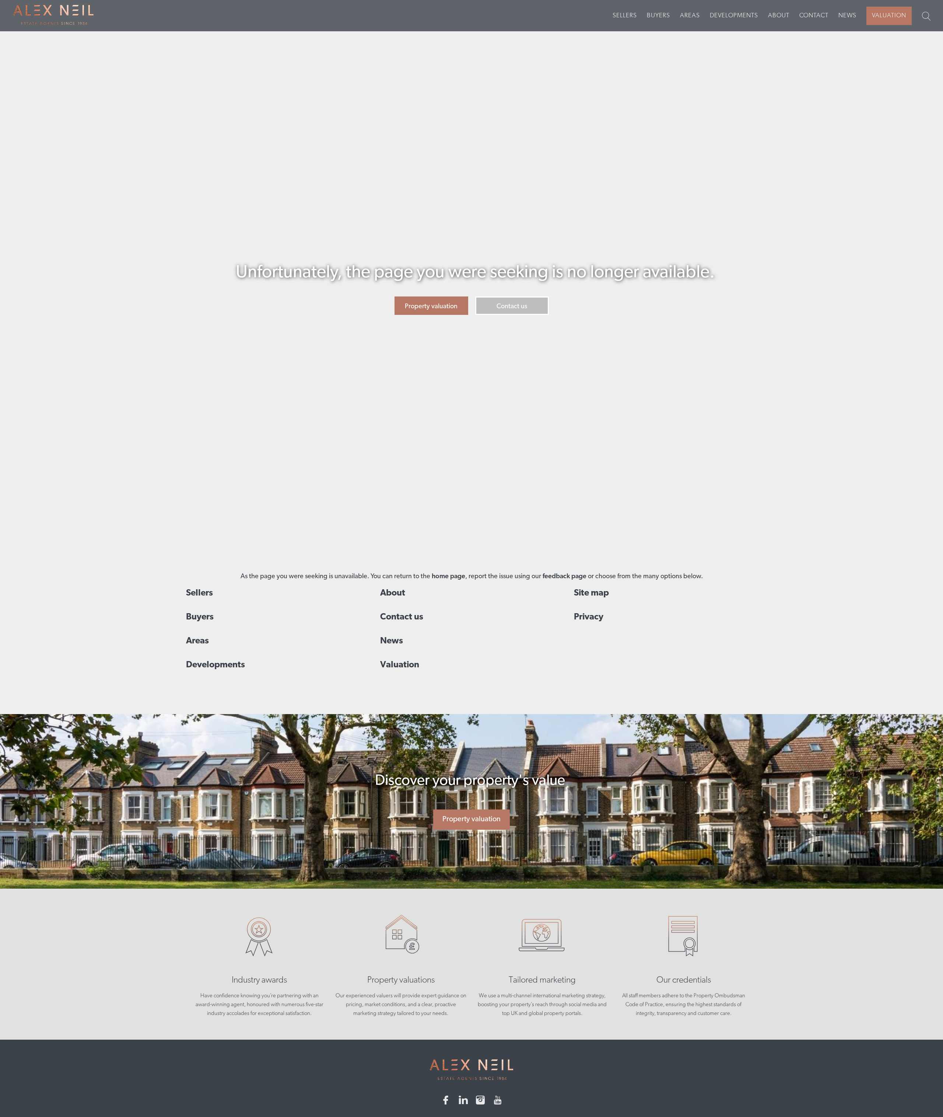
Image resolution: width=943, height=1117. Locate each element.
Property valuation (431, 306)
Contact (813, 16)
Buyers (658, 16)
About (778, 16)
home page (448, 576)
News (847, 16)
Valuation (889, 16)
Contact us (512, 306)
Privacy (588, 617)
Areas (690, 16)
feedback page (564, 576)
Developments (734, 16)
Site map (591, 593)
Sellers (625, 16)
